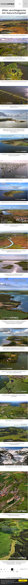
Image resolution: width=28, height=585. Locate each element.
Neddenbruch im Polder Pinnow (14, 180)
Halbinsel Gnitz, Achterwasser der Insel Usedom (14, 202)
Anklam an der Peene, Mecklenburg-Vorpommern (14, 225)
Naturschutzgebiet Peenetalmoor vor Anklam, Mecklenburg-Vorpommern (14, 251)
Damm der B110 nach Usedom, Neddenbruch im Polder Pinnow (14, 106)
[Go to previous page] (4, 569)
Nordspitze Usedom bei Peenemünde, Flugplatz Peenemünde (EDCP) (14, 155)
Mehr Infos (10, 583)
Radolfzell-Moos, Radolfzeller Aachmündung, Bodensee (14, 395)
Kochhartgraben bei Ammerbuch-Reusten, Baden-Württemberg (14, 515)
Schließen (23, 580)
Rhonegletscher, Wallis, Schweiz (14, 467)
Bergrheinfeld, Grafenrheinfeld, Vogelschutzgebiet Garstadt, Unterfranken (14, 58)
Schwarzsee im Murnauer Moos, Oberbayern (14, 35)
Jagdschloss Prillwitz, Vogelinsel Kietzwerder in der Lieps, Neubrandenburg (14, 372)
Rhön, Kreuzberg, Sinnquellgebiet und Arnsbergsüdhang (14, 443)
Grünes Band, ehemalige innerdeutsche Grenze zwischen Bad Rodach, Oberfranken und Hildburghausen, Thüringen (14, 563)
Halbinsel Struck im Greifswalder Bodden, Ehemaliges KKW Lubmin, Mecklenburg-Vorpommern (14, 131)
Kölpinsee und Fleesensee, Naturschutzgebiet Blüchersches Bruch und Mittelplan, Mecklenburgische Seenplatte (14, 322)
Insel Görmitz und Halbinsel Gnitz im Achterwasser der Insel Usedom (14, 274)
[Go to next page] (14, 572)
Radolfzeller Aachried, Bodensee (14, 420)
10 (11, 571)
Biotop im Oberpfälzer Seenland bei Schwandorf (14, 81)
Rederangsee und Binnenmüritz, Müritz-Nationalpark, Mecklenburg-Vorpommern (14, 348)
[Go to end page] (17, 572)
